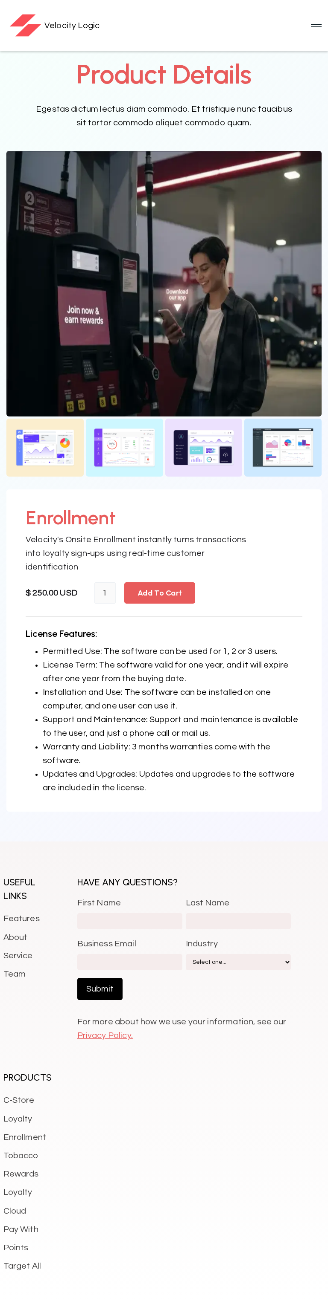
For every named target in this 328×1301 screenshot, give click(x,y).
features (21, 918)
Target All (22, 1266)
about (15, 937)
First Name (99, 903)
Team (14, 974)
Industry (202, 944)
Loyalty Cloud (17, 1201)
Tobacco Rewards (21, 1164)
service (18, 955)
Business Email (106, 944)
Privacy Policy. (105, 1035)
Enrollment (25, 1137)
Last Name (207, 903)
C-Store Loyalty (19, 1109)
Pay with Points (20, 1238)
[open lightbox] (164, 283)
